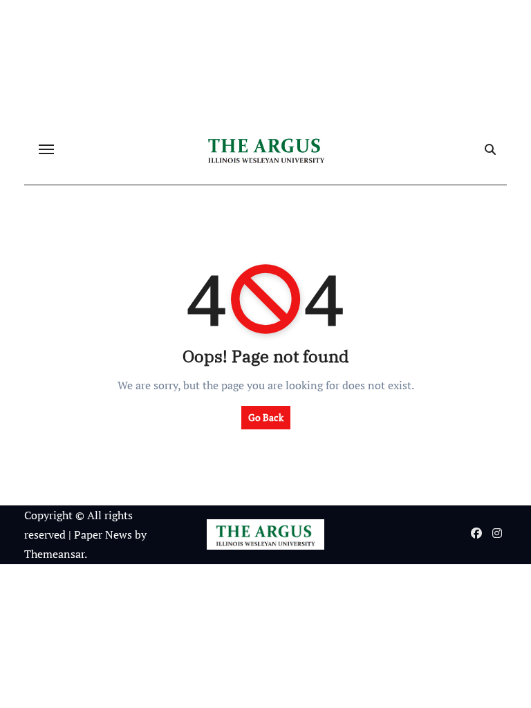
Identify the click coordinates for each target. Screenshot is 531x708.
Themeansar (54, 553)
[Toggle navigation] (46, 149)
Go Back (265, 417)
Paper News (103, 534)
